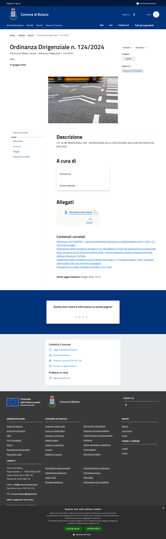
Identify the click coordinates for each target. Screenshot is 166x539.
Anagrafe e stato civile (55, 426)
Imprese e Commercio (54, 435)
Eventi (125, 453)
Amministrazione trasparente (96, 468)
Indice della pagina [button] (20, 133)
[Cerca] (156, 14)
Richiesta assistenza (54, 482)
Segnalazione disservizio (56, 472)
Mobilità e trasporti (53, 454)
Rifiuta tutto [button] (93, 529)
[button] (83, 534)
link (97, 523)
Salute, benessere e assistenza (97, 444)
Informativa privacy (92, 472)
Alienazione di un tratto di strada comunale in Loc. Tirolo (84, 267)
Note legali (88, 477)
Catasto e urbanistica (54, 445)
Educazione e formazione (94, 426)
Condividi (126, 47)
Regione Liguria (13, 3)
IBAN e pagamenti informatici (20, 499)
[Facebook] (133, 14)
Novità (22, 35)
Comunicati (127, 431)
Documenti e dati (14, 454)
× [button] (163, 508)
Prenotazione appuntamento (57, 468)
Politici (10, 445)
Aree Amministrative (16, 431)
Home (12, 35)
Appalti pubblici (52, 440)
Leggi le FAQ (50, 477)
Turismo (48, 449)
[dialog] (83, 522)
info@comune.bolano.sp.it (25, 484)
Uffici (9, 435)
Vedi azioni (140, 47)
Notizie (125, 426)
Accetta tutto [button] (72, 529)
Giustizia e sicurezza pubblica (96, 430)
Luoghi (125, 448)
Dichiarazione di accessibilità (96, 482)
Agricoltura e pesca (92, 454)
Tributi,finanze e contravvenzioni (98, 435)
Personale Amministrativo (18, 449)
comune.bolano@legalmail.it (24, 493)
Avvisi (30, 35)
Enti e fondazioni (14, 440)
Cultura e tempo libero (55, 431)
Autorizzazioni (90, 449)
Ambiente (88, 440)
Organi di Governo (15, 426)
